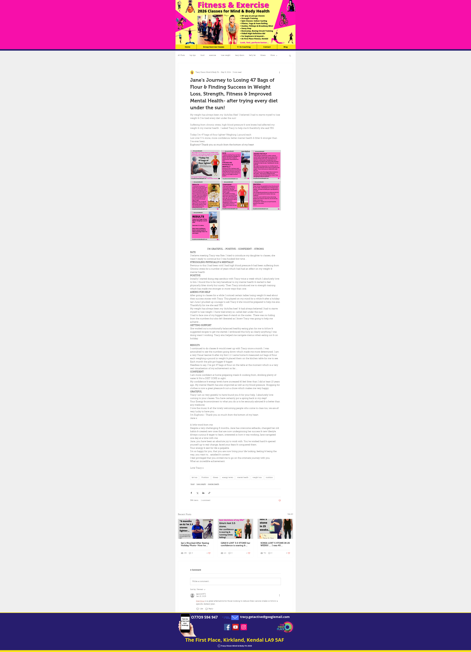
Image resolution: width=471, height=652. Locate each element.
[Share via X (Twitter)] (197, 493)
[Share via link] (209, 493)
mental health (242, 477)
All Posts (181, 55)
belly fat (252, 55)
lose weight (225, 55)
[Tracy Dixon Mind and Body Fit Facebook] (227, 627)
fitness (263, 55)
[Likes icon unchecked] (197, 609)
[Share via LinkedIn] (203, 493)
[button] (290, 56)
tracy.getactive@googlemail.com (265, 617)
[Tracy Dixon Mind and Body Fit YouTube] (235, 627)
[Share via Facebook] (191, 493)
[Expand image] (205, 165)
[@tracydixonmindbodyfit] (244, 627)
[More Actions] (279, 595)
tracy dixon (239, 55)
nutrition (269, 477)
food (202, 55)
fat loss (194, 477)
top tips (193, 55)
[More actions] (279, 72)
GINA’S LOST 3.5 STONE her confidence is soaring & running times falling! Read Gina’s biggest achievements (235, 544)
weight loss (257, 477)
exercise (212, 55)
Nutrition (205, 477)
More (272, 55)
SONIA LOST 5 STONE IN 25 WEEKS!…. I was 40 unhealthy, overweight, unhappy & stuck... (275, 544)
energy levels (227, 477)
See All (290, 514)
